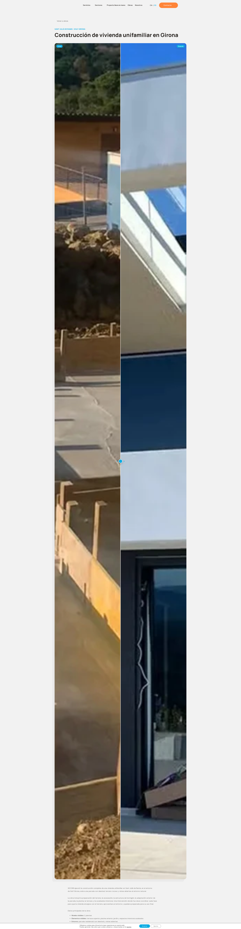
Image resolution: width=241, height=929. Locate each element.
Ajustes (156, 926)
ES (155, 5)
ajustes (129, 927)
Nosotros (138, 5)
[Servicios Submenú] (92, 5)
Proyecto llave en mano (116, 5)
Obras (130, 5)
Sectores (98, 5)
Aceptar (144, 926)
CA (151, 5)
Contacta (168, 5)
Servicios (86, 5)
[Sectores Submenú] (103, 5)
